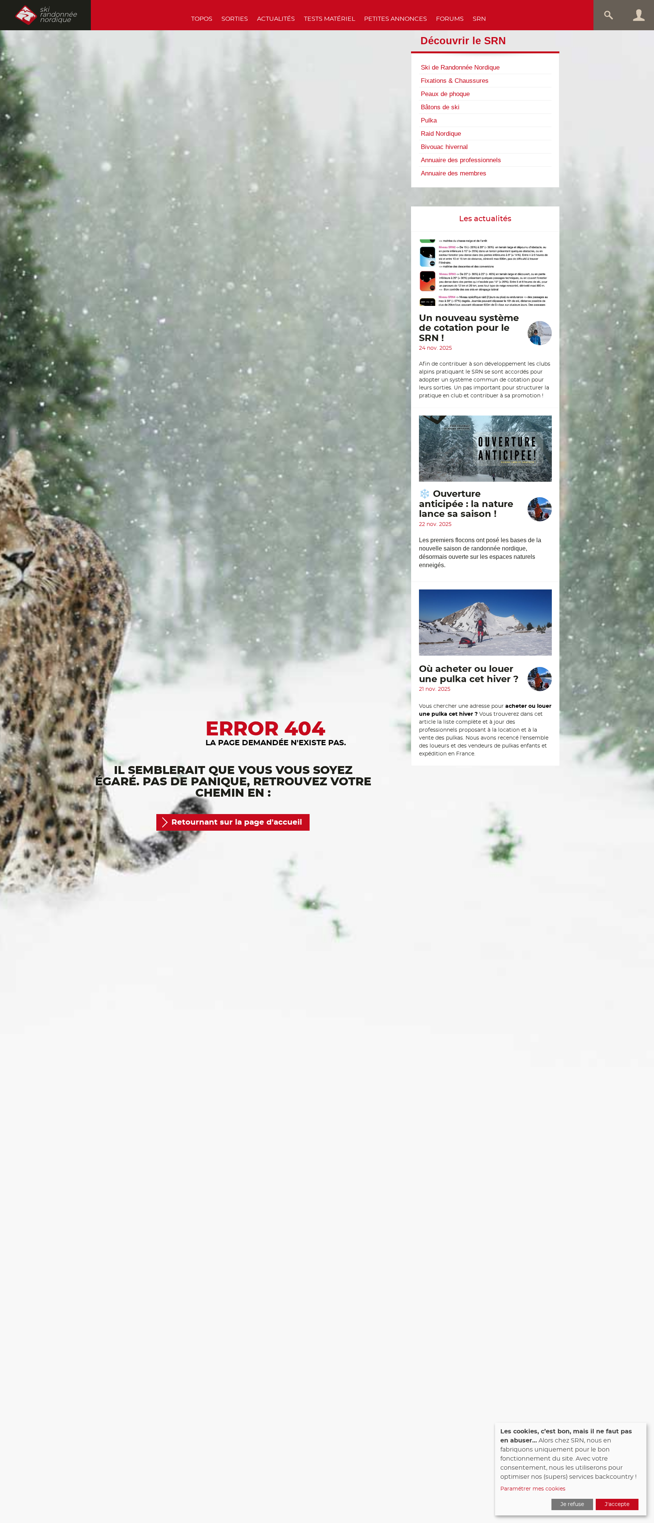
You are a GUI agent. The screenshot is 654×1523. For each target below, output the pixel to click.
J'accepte (617, 1504)
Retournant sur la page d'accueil (236, 822)
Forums (450, 19)
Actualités (276, 19)
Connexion (639, 15)
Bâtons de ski (440, 107)
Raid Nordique (441, 133)
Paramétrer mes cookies (532, 1489)
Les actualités (485, 219)
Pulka (429, 120)
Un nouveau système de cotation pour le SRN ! (469, 328)
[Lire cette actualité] (485, 276)
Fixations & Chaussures (455, 80)
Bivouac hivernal (444, 146)
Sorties (234, 19)
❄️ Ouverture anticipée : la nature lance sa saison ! (466, 504)
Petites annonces (395, 19)
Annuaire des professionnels (461, 160)
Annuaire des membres (453, 173)
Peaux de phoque (445, 94)
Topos (201, 19)
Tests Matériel (329, 19)
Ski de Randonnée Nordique (460, 67)
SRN (479, 19)
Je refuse (572, 1504)
